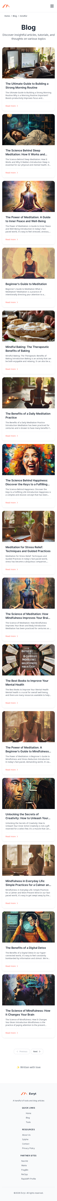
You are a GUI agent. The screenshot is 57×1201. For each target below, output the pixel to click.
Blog (15, 16)
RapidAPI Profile (28, 1179)
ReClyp (24, 1174)
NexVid (24, 1161)
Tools (28, 1122)
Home (7, 16)
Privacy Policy (28, 1148)
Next (35, 1051)
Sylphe (25, 1139)
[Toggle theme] (46, 6)
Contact (25, 1144)
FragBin (24, 1170)
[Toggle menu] (52, 6)
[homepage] (7, 6)
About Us (26, 1135)
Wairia (24, 1165)
